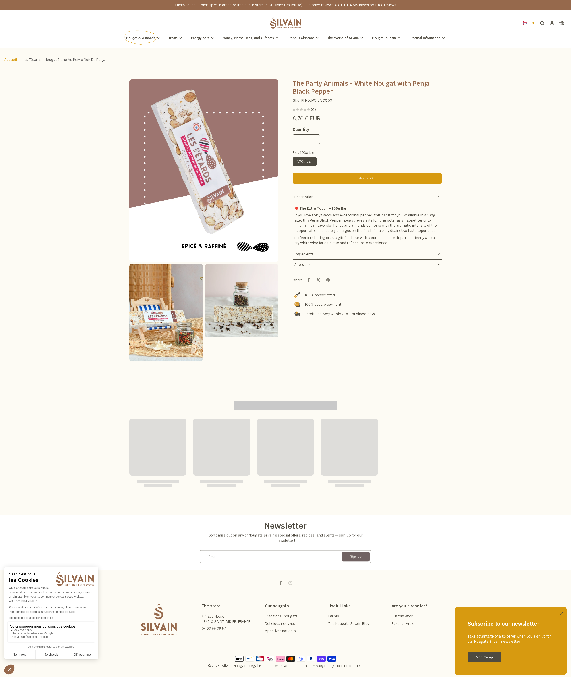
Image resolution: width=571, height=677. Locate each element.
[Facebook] (281, 583)
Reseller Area (403, 623)
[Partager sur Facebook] (308, 280)
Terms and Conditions (291, 665)
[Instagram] (290, 583)
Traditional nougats (281, 616)
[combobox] (528, 22)
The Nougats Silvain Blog (349, 623)
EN (532, 23)
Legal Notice (259, 665)
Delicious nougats (280, 623)
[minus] (297, 139)
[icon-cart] (562, 22)
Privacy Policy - (324, 665)
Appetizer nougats (280, 631)
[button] (367, 178)
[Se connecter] (552, 22)
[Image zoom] (203, 170)
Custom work (402, 616)
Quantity (301, 129)
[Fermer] (561, 613)
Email (213, 556)
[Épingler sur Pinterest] (328, 280)
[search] (542, 22)
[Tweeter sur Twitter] (318, 280)
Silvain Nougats (234, 665)
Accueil (10, 59)
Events (333, 616)
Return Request (350, 665)
